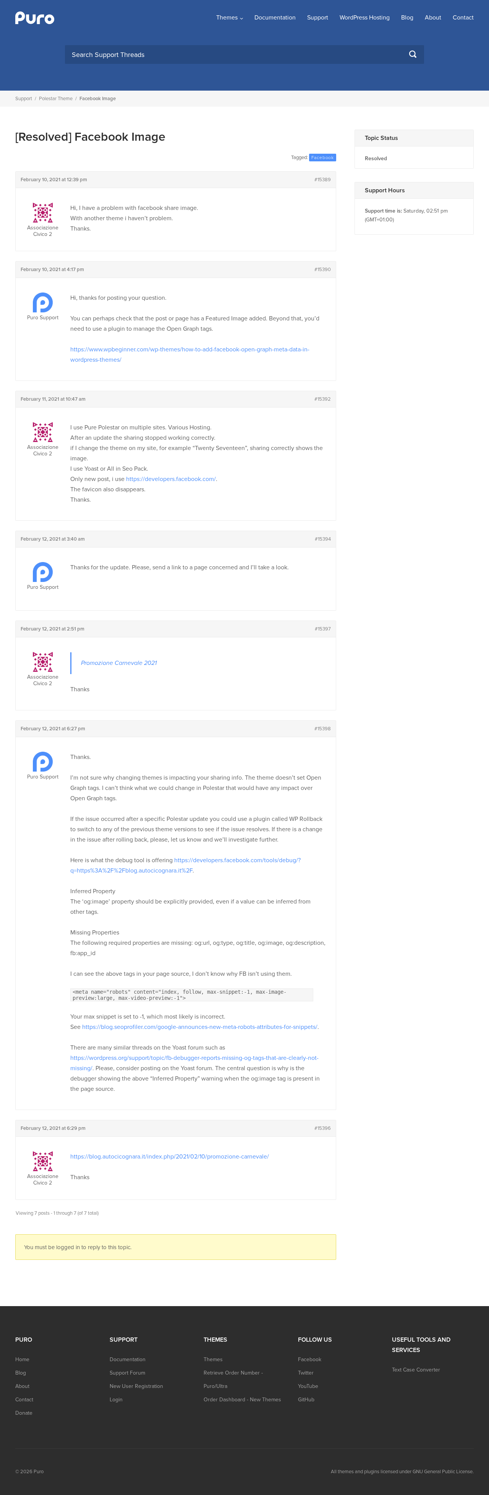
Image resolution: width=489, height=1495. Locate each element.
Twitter (306, 1373)
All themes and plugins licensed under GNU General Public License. (402, 1472)
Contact (463, 17)
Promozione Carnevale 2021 (119, 663)
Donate (23, 1413)
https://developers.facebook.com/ (171, 479)
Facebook (309, 1359)
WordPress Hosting (365, 17)
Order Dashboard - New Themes (242, 1399)
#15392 (322, 399)
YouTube (308, 1386)
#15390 (322, 269)
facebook (322, 157)
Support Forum (127, 1373)
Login (116, 1399)
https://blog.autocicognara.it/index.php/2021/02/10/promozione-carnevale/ (169, 1156)
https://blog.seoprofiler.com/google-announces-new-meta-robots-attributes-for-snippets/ (199, 1027)
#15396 (322, 1128)
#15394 (323, 539)
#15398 (322, 729)
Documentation (275, 17)
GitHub (306, 1399)
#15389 (322, 180)
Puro (39, 1472)
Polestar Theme (56, 99)
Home (22, 1359)
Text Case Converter (416, 1370)
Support (317, 17)
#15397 (323, 629)
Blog (407, 17)
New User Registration (136, 1386)
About (433, 17)
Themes (227, 17)
